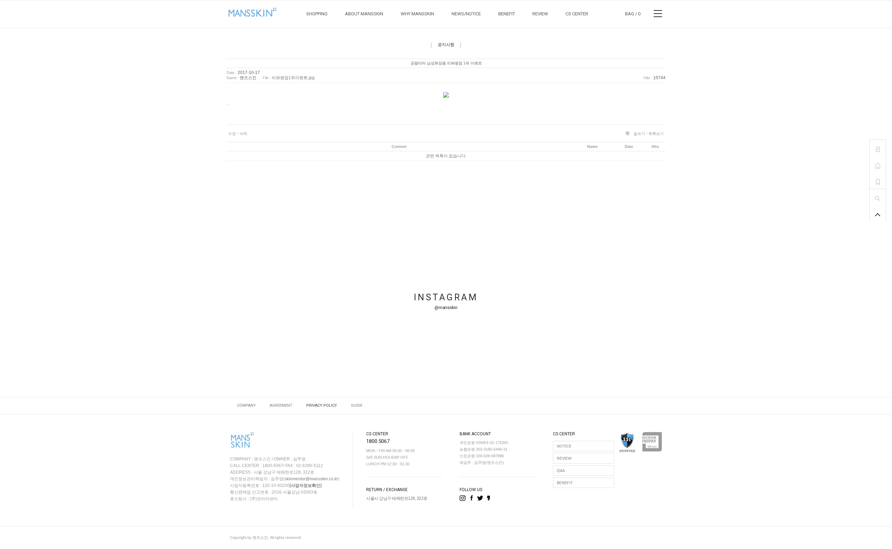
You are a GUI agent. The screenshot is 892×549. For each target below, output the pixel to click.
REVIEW (540, 13)
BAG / (632, 13)
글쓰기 (639, 133)
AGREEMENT (281, 405)
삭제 (243, 133)
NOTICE (564, 446)
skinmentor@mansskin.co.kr (311, 478)
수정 (232, 133)
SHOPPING (317, 13)
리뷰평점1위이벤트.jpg (293, 78)
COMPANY (246, 405)
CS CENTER (577, 13)
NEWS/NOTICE (466, 13)
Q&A (561, 470)
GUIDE (356, 405)
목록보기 (656, 133)
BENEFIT (506, 13)
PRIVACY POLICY (321, 405)
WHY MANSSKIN (417, 13)
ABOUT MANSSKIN (364, 13)
